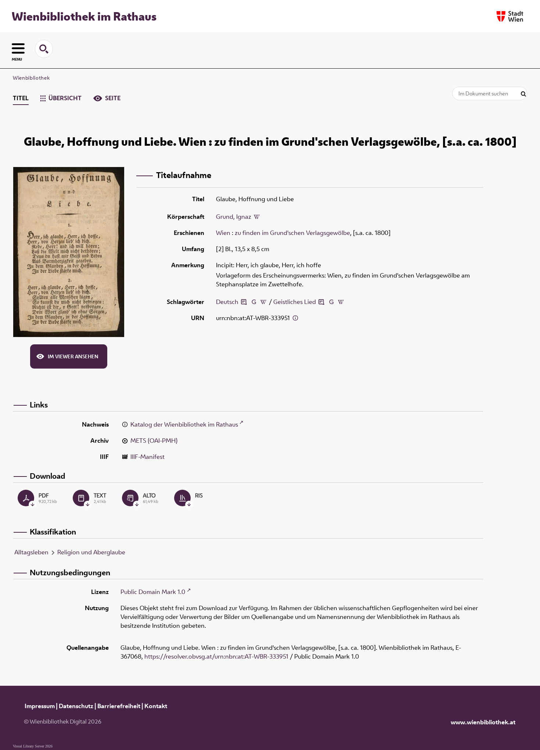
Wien (223, 233)
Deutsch (227, 302)
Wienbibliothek (31, 78)
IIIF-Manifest (147, 457)
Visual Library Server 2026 (33, 746)
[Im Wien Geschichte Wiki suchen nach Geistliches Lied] (341, 302)
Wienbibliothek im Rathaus (84, 16)
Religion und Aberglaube (91, 552)
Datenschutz (76, 706)
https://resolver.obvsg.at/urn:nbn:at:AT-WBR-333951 (216, 656)
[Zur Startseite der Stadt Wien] (510, 16)
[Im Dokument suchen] (523, 94)
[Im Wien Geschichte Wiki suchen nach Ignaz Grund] (257, 217)
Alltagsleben (31, 552)
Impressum (40, 706)
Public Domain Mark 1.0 (152, 592)
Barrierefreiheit (118, 706)
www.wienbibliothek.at (483, 722)
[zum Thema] (244, 302)
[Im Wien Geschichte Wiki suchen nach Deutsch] (263, 302)
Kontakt (155, 706)
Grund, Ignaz (233, 217)
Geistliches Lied (294, 302)
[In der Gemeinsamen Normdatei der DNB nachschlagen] (253, 302)
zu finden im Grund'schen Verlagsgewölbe (292, 233)
